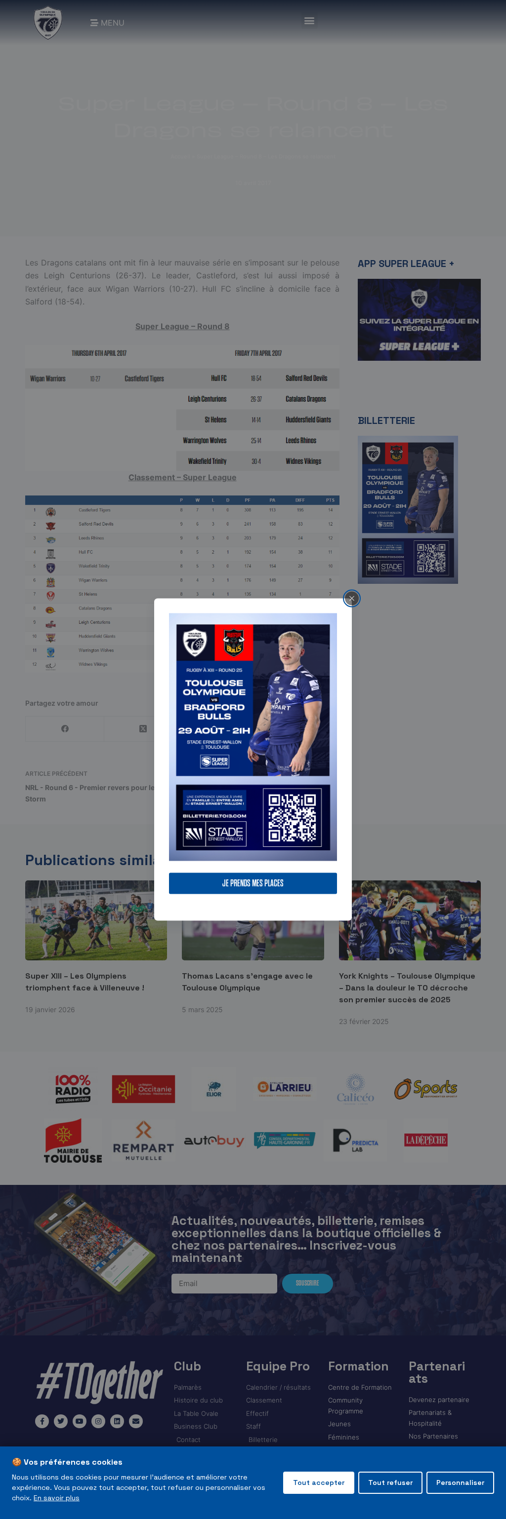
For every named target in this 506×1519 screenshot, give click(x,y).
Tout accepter (318, 1482)
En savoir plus (57, 1497)
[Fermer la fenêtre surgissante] (352, 598)
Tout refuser (390, 1482)
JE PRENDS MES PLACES (253, 883)
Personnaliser (460, 1482)
